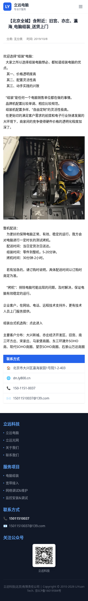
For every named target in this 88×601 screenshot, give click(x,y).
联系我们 (12, 455)
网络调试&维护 (17, 490)
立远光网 (12, 440)
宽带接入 (12, 483)
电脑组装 (12, 475)
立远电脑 (12, 433)
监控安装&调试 (17, 498)
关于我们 (12, 447)
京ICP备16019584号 (48, 591)
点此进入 (36, 323)
